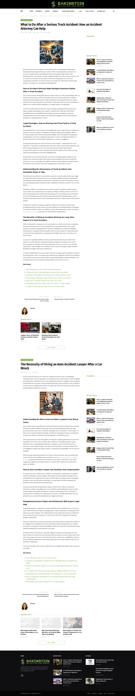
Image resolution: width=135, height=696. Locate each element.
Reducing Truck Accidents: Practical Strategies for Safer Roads (51, 337)
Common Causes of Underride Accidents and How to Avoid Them (30, 337)
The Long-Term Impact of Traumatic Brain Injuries (104, 90)
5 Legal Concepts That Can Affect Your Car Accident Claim (45, 286)
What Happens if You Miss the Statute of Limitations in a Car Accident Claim (51, 574)
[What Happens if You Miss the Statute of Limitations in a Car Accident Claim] (72, 623)
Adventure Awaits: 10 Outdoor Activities (64, 299)
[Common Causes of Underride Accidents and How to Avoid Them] (30, 327)
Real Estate (90, 11)
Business (39, 11)
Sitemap (100, 693)
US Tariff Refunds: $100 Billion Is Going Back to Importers (105, 71)
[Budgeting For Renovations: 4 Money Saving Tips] (90, 681)
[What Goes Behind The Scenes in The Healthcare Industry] (91, 129)
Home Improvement (68, 11)
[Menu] (22, 11)
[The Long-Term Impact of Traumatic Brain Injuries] (91, 91)
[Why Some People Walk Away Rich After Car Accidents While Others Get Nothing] (51, 623)
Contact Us (94, 693)
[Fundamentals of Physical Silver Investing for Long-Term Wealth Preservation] (91, 100)
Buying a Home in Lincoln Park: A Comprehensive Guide (105, 109)
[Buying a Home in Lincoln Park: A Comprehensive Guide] (91, 110)
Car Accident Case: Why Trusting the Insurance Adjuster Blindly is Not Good (51, 571)
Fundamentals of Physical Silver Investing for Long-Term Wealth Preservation (105, 100)
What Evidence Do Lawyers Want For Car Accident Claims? (45, 582)
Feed (105, 693)
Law (80, 11)
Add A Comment (51, 347)
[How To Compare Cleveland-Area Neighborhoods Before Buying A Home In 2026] (91, 62)
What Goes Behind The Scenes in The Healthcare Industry (105, 128)
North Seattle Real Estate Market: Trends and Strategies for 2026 (105, 119)
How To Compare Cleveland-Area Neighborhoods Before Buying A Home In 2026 (105, 61)
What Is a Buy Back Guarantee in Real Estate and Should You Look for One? (105, 80)
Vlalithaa (32, 308)
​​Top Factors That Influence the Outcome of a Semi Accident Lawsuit (48, 275)
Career (47, 11)
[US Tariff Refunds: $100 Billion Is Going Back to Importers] (91, 72)
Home (31, 11)
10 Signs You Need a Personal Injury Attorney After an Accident (47, 272)
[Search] (113, 11)
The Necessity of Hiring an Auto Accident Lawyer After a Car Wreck (48, 278)
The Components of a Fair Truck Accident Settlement (43, 269)
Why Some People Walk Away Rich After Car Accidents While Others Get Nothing (51, 632)
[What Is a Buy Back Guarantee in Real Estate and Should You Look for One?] (91, 81)
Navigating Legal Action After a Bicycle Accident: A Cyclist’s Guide (48, 283)
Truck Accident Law (26, 20)
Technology (101, 11)
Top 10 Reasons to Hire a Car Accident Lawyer (41, 558)
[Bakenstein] (67, 4)
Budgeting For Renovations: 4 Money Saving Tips (104, 680)
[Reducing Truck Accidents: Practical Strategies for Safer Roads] (51, 327)
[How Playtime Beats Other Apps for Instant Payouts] (90, 662)
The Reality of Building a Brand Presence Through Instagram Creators (104, 670)
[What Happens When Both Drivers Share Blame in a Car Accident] (30, 623)
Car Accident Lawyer (26, 359)
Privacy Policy (111, 693)
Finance (55, 11)
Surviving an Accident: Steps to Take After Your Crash (43, 281)
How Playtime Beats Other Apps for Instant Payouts (105, 661)
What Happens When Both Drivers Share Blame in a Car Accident (29, 632)
